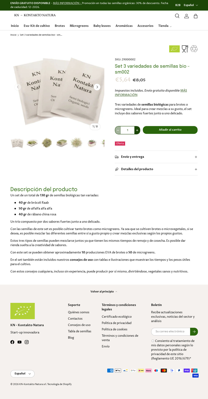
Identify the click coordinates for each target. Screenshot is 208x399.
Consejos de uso (79, 325)
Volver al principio (102, 291)
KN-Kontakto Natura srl (32, 384)
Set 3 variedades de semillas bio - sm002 (42, 35)
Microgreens (79, 26)
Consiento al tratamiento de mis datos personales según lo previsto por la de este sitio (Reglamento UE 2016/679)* (173, 350)
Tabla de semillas (79, 331)
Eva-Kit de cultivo (37, 26)
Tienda (163, 26)
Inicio (15, 26)
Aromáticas (124, 26)
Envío (106, 347)
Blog (71, 338)
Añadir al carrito (170, 130)
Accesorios (145, 26)
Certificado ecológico (117, 317)
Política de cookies (114, 329)
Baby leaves (102, 26)
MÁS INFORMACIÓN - (67, 3)
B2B (178, 5)
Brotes (60, 26)
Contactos (75, 319)
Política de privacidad (116, 323)
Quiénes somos (78, 312)
